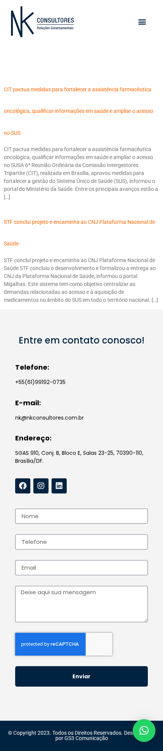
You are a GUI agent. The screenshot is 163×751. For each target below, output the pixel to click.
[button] (142, 22)
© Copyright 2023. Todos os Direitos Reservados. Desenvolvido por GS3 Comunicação (81, 735)
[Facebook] (22, 485)
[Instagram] (41, 485)
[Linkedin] (59, 485)
